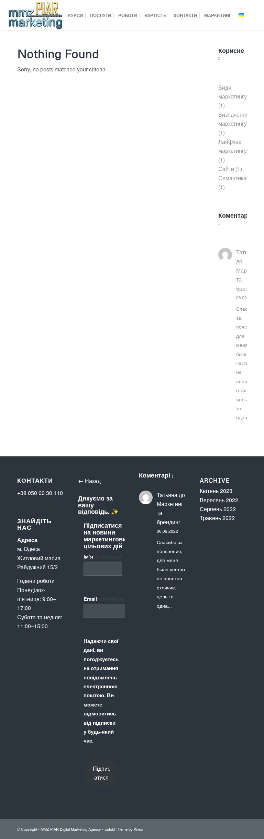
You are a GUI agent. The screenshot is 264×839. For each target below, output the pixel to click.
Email (105, 598)
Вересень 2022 (219, 500)
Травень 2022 (217, 518)
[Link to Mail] (241, 828)
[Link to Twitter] (211, 828)
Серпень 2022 (218, 509)
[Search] (253, 15)
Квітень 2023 (216, 491)
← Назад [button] (89, 481)
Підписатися (101, 773)
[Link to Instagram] (231, 828)
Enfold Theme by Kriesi (123, 829)
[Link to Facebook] (221, 828)
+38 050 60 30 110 (40, 493)
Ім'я (103, 556)
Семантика (232, 178)
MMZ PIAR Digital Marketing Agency (71, 829)
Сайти (226, 169)
